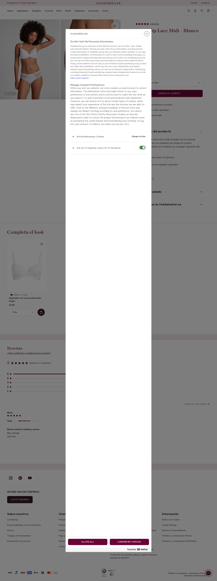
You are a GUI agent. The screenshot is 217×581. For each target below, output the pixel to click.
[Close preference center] (146, 33)
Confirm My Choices (129, 542)
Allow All (87, 542)
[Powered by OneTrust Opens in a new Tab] (138, 549)
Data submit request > (80, 78)
